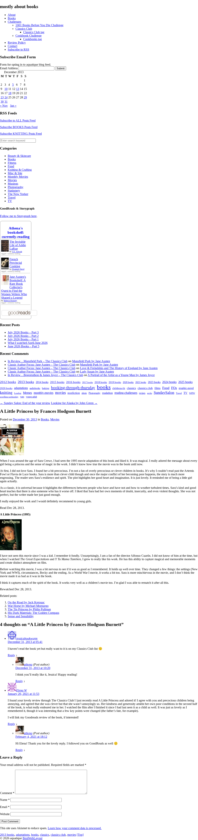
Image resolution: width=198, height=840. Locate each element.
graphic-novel (186, 388)
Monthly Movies (18, 176)
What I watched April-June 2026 (28, 342)
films (157, 388)
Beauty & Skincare (19, 155)
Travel (11, 197)
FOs (174, 388)
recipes (142, 393)
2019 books (115, 382)
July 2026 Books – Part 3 (23, 332)
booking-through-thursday (73, 388)
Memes (27, 392)
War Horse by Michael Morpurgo (28, 605)
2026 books (6, 388)
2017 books (87, 382)
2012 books (8, 382)
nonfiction (73, 392)
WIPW (192, 393)
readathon (107, 393)
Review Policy (17, 42)
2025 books (185, 382)
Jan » (13, 105)
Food (11, 166)
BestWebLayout (32, 838)
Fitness (12, 162)
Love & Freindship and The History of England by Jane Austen (119, 368)
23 (2, 97)
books (104, 387)
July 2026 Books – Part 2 (23, 336)
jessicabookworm (27, 638)
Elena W (21, 690)
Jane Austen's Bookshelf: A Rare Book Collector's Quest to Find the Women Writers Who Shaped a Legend (14, 287)
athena (28, 664)
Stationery (14, 190)
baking (45, 388)
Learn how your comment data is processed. (75, 828)
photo (84, 393)
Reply (11, 655)
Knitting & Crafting (20, 169)
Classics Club (23, 28)
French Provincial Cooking (15, 263)
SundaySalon (164, 392)
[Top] (80, 834)
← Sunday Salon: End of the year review (25, 403)
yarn (22, 397)
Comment (7, 793)
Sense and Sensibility (21, 616)
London (17, 393)
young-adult (31, 396)
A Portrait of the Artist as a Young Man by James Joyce (121, 375)
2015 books (57, 382)
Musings (13, 183)
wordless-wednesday (9, 397)
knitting (6, 393)
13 (17, 89)
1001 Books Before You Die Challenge (39, 25)
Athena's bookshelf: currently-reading (16, 232)
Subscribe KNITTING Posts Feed (21, 133)
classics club (145, 388)
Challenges (14, 21)
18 (9, 93)
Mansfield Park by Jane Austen (91, 361)
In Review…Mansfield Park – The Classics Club (37, 361)
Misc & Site (15, 173)
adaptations (21, 388)
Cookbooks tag (32, 39)
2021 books (140, 382)
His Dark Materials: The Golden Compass (33, 612)
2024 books (169, 382)
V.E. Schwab (17, 251)
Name (5, 799)
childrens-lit (118, 388)
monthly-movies (43, 392)
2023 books (154, 382)
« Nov (4, 105)
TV (10, 201)
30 (2, 101)
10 (6, 89)
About (11, 14)
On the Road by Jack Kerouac (26, 602)
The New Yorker (18, 194)
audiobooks (35, 388)
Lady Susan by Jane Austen (97, 371)
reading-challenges (125, 392)
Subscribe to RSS (18, 49)
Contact (12, 46)
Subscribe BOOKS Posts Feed (19, 127)
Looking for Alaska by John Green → (74, 403)
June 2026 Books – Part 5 (23, 346)
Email (4, 807)
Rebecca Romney (10, 300)
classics (131, 388)
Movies (12, 180)
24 (6, 97)
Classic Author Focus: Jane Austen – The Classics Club (41, 364)
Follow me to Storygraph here (18, 216)
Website (5, 814)
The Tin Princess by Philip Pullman (29, 609)
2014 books (42, 382)
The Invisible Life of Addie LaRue (17, 245)
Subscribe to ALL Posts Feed (18, 120)
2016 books (73, 382)
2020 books (128, 382)
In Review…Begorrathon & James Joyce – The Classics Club (45, 375)
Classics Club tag (33, 32)
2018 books (101, 382)
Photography (15, 187)
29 (25, 97)
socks (149, 393)
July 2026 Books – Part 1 (23, 339)
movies (60, 393)
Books (12, 18)
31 (6, 101)
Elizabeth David (18, 269)
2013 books (26, 382)
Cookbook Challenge (28, 35)
